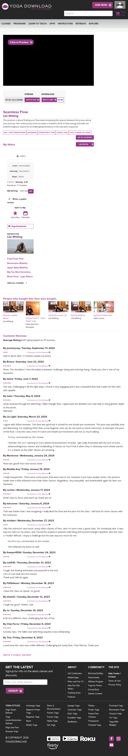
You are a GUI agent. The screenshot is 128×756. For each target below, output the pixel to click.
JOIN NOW (101, 5)
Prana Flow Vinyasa (93, 715)
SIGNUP (13, 690)
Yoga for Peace (95, 685)
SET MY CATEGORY (85, 137)
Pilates (91, 705)
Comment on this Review (38, 352)
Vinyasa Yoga (115, 713)
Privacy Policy (114, 685)
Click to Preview (19, 42)
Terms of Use (114, 681)
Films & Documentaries (54, 707)
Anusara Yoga (11, 731)
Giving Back (93, 689)
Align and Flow (12, 727)
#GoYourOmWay (95, 673)
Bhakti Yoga (31, 725)
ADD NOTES (83, 144)
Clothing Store (74, 693)
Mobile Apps (73, 677)
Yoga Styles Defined (10, 711)
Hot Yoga (51, 725)
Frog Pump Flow (15, 258)
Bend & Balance (78, 315)
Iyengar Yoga (73, 705)
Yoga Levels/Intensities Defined (13, 720)
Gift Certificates (75, 673)
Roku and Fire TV (76, 681)
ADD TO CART (48, 100)
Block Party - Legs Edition (20, 276)
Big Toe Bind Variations (19, 272)
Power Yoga (93, 710)
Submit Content (95, 693)
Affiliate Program (95, 681)
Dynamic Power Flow (103, 315)
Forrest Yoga (53, 713)
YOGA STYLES (12, 705)
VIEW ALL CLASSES (15, 283)
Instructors (65, 23)
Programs (19, 23)
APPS (52, 23)
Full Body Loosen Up (57, 315)
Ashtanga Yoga (33, 705)
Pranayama (93, 721)
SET (30, 191)
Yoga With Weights (113, 723)
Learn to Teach (37, 23)
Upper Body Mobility (17, 267)
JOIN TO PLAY (31, 100)
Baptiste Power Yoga (33, 711)
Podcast (71, 697)
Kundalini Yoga (74, 717)
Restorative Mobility (17, 263)
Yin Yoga (113, 717)
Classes (6, 23)
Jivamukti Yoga (74, 710)
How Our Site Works (74, 687)
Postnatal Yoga (116, 705)
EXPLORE (93, 23)
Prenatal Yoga (94, 725)
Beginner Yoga (32, 717)
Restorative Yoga (117, 710)
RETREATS (81, 23)
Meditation (72, 722)
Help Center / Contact (114, 675)
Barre (28, 721)
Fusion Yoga (52, 717)
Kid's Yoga (72, 713)
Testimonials (93, 677)
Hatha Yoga (52, 721)
